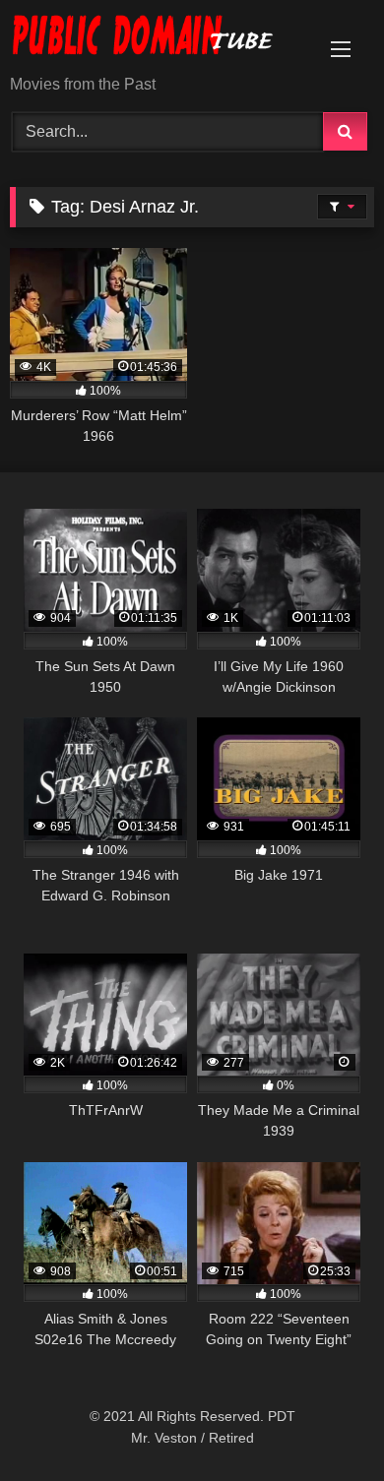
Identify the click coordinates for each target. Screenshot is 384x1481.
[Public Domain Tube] (157, 39)
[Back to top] (323, 1422)
